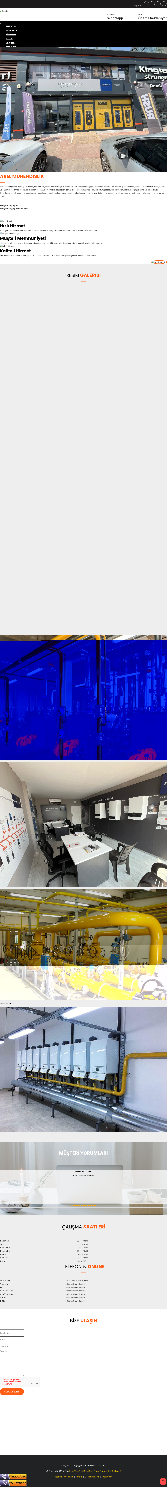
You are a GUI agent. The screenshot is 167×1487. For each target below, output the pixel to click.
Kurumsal (68, 1476)
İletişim (58, 1476)
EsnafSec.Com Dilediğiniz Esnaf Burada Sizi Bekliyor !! (95, 1471)
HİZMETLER (11, 34)
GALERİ (9, 38)
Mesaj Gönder (11, 1392)
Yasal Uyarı (107, 1476)
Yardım (79, 1476)
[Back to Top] (163, 1481)
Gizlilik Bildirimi (92, 1476)
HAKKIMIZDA (11, 30)
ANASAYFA (11, 26)
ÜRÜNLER (10, 43)
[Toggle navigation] (0, 23)
